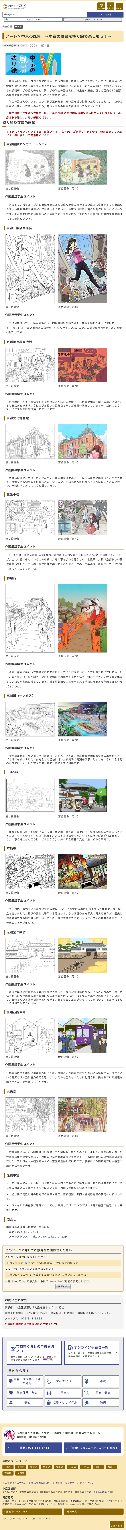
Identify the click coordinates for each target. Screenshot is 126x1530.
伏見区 (21, 1473)
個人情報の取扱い (41, 1483)
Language (101, 8)
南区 (98, 1467)
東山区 (59, 1467)
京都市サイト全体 (94, 20)
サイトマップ (87, 1483)
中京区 (46, 1467)
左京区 (33, 1467)
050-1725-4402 (96, 1492)
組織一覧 (72, 1512)
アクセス (110, 8)
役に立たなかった (67, 1263)
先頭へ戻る (117, 1526)
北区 (8, 1467)
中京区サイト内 (34, 20)
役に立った (16, 1263)
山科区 (72, 1467)
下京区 (85, 1467)
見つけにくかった (75, 1274)
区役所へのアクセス (17, 1512)
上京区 (21, 1467)
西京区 (8, 1473)
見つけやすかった (20, 1274)
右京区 (111, 1467)
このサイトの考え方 (15, 1483)
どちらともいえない (40, 1263)
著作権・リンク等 (65, 1483)
